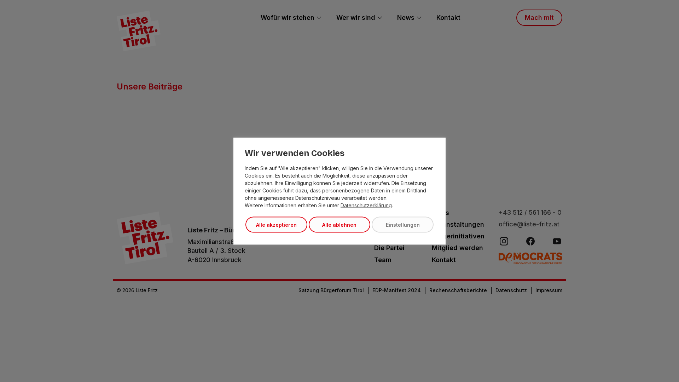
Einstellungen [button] (403, 225)
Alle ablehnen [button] (339, 225)
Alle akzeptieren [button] (276, 225)
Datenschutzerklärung (366, 205)
